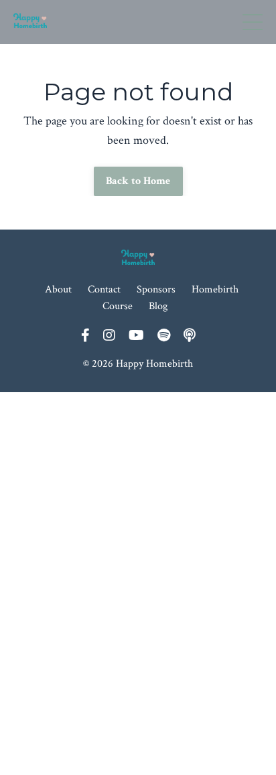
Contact (104, 289)
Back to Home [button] (138, 181)
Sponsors (156, 289)
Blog (158, 306)
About (58, 289)
